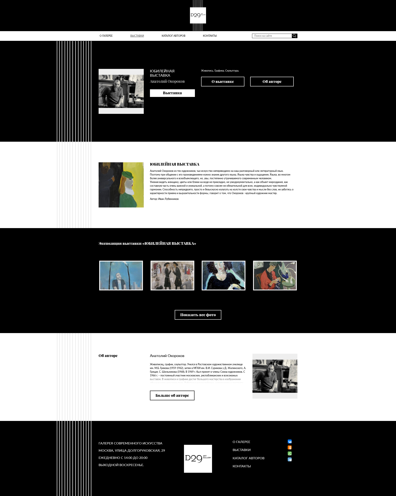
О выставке (223, 81)
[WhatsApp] (290, 453)
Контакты (210, 35)
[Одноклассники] (290, 447)
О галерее (106, 35)
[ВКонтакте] (289, 441)
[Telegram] (290, 459)
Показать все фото (198, 314)
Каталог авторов (173, 35)
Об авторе (272, 81)
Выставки (137, 35)
